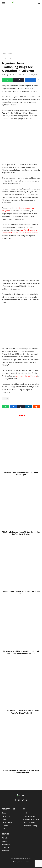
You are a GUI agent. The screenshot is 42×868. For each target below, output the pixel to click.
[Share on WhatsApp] (7, 80)
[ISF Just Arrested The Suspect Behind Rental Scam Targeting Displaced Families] (21, 623)
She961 (5, 399)
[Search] (39, 3)
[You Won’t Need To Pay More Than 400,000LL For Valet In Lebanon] (21, 742)
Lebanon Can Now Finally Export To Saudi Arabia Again (21, 473)
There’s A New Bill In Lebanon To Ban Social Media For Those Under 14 (21, 712)
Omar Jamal (7, 75)
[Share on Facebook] (30, 80)
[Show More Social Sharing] (38, 80)
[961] (21, 3)
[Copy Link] (18, 80)
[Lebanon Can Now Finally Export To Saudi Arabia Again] (21, 444)
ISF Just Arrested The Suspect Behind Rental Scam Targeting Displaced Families (21, 652)
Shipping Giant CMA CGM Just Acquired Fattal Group (21, 592)
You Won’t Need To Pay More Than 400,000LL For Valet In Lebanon (21, 771)
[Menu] (3, 3)
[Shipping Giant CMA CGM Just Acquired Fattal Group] (21, 563)
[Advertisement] (21, 30)
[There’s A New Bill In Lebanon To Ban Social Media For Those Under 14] (21, 682)
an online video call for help (26, 376)
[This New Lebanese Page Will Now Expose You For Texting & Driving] (21, 503)
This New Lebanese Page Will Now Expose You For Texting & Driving (21, 533)
